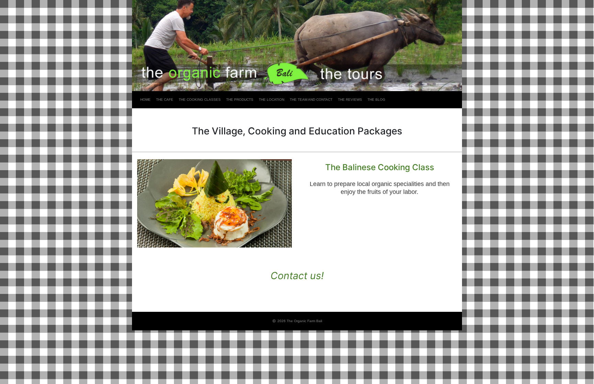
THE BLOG (376, 99)
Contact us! (297, 276)
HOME (145, 99)
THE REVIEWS (350, 99)
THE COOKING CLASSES (200, 99)
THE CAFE (164, 99)
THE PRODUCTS (239, 99)
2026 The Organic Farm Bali (299, 321)
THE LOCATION (271, 99)
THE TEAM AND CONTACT (311, 99)
